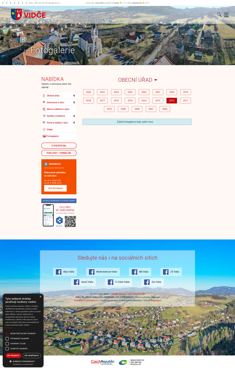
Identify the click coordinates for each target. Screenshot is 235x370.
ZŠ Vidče (174, 271)
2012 (171, 100)
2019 (185, 92)
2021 (157, 92)
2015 (130, 100)
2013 (157, 100)
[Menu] (226, 15)
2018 (88, 100)
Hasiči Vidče (87, 282)
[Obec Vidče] (3, 3)
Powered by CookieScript (23, 364)
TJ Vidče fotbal (122, 282)
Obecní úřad (53, 95)
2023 (130, 92)
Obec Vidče (68, 271)
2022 (144, 92)
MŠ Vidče (143, 271)
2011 (185, 100)
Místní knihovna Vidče (106, 271)
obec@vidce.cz (118, 294)
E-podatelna (59, 145)
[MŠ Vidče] (10, 3)
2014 (144, 100)
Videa (50, 129)
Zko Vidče (156, 282)
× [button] (40, 297)
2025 (102, 92)
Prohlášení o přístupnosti (86, 300)
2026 (88, 92)
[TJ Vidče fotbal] (22, 3)
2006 (164, 109)
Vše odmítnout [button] (31, 355)
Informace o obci (55, 102)
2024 (116, 92)
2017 (102, 100)
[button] (23, 361)
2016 (116, 100)
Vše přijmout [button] (13, 355)
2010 (109, 109)
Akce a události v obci (58, 109)
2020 (171, 92)
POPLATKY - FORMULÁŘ (59, 153)
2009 (123, 109)
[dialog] (23, 330)
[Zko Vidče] (26, 3)
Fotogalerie (52, 136)
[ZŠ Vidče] (14, 3)
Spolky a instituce (56, 115)
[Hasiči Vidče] (18, 3)
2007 (151, 109)
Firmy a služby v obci (57, 122)
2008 (137, 109)
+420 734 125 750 (136, 294)
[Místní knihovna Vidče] (6, 3)
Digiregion (156, 300)
